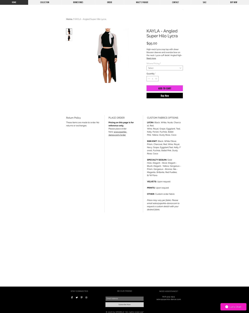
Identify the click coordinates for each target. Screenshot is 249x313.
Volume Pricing (154, 63)
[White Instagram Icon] (86, 297)
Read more (151, 58)
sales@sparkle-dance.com (169, 299)
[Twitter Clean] (77, 297)
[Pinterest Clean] (81, 297)
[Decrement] (149, 78)
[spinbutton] (152, 78)
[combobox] (165, 68)
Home (69, 19)
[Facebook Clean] (72, 297)
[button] (182, 9)
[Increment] (156, 78)
